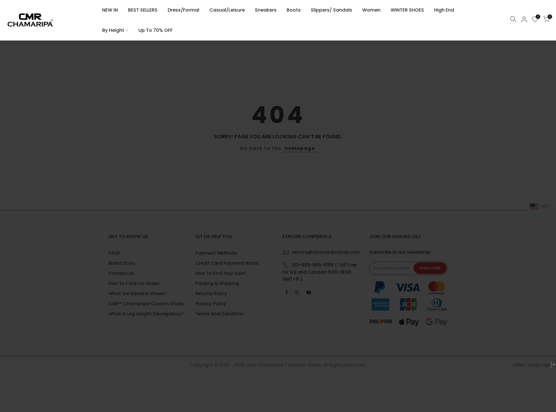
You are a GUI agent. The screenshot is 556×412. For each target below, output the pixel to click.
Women (371, 10)
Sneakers (266, 10)
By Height (113, 30)
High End (444, 10)
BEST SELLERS (143, 10)
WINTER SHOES (407, 10)
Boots (294, 10)
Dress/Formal (183, 10)
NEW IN (110, 10)
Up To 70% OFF (155, 30)
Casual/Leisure (227, 10)
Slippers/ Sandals (331, 10)
